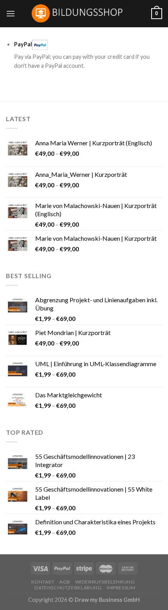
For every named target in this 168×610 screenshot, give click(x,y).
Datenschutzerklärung (68, 588)
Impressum (121, 588)
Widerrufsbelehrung (105, 582)
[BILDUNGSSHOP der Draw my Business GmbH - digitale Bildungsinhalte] (84, 13)
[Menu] (10, 13)
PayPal (23, 44)
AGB (64, 582)
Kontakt (43, 582)
